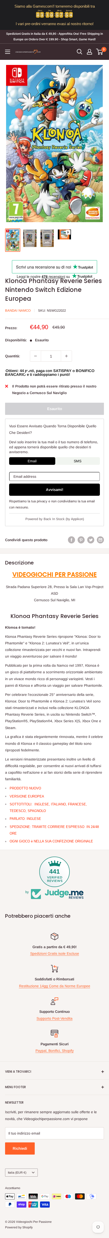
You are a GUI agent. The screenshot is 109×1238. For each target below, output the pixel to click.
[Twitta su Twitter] (90, 539)
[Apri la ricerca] (79, 52)
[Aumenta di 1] (66, 356)
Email (32, 461)
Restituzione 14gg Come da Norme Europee (54, 986)
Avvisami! (54, 489)
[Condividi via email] (100, 539)
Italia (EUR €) (17, 1172)
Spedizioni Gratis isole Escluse (54, 953)
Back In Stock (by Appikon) (64, 519)
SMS (77, 461)
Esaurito (54, 408)
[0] (100, 52)
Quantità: (12, 356)
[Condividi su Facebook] (71, 539)
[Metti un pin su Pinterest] (81, 539)
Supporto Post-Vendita (54, 1018)
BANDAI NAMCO (18, 310)
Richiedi (20, 1148)
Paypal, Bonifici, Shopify (54, 1051)
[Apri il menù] (7, 52)
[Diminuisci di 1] (35, 356)
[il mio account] (89, 52)
